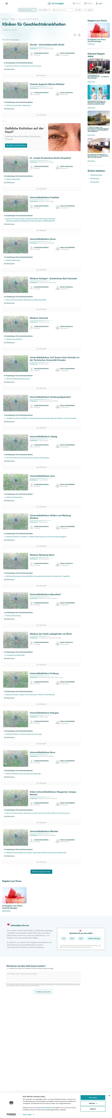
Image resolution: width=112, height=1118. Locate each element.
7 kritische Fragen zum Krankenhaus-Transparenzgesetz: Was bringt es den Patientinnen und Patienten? (98, 129)
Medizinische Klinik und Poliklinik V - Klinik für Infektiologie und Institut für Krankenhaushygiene (36, 537)
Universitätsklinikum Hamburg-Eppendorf (50, 397)
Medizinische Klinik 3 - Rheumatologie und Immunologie (24, 734)
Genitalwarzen (94, 182)
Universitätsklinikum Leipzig (43, 436)
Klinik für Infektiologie (13, 179)
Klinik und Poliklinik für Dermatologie (18, 379)
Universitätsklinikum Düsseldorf (45, 594)
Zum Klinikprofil (41, 75)
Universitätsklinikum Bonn (42, 752)
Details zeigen (27, 1114)
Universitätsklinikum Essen (43, 239)
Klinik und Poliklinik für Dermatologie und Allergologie (23, 774)
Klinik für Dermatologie (13, 616)
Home (6, 19)
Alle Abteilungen (9, 69)
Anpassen (92, 1103)
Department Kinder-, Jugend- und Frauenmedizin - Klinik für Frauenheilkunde (30, 695)
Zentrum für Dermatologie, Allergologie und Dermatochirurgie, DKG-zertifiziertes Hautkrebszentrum (38, 813)
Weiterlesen (6, 911)
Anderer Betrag (94, 938)
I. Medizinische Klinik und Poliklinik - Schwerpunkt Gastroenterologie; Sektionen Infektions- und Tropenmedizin (41, 418)
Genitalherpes (94, 178)
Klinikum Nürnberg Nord (42, 555)
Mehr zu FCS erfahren (17, 145)
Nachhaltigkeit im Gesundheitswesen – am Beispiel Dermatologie (98, 76)
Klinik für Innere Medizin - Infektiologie (18, 105)
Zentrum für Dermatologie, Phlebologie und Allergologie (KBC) (26, 300)
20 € (81, 938)
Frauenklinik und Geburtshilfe (15, 655)
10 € (72, 938)
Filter (79, 10)
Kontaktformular (12, 985)
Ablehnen (93, 1109)
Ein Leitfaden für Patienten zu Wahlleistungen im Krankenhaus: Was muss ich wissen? (98, 156)
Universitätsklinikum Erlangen (44, 713)
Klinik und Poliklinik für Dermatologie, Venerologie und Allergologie (27, 458)
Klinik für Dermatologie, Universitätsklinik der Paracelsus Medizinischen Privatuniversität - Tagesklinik (38, 576)
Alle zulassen (93, 1097)
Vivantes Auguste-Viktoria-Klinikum (47, 84)
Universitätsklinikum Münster (44, 831)
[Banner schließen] (109, 1095)
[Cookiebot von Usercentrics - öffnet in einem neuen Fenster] (11, 1114)
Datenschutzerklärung (34, 985)
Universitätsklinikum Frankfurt (44, 197)
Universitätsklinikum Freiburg (44, 673)
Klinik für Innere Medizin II (14, 339)
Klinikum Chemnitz (39, 318)
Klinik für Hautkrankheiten (14, 497)
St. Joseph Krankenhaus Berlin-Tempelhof (50, 158)
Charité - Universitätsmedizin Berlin (47, 44)
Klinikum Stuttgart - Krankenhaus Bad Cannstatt (53, 278)
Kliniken (13, 19)
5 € (63, 938)
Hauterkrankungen (96, 175)
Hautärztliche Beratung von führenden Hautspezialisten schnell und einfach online (96, 102)
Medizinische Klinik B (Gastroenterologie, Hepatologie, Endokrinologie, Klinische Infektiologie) (36, 853)
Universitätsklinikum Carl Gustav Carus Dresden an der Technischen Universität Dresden (54, 358)
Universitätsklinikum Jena (42, 476)
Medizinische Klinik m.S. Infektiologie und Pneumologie (23, 66)
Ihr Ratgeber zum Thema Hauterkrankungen (12, 907)
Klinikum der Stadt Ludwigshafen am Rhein (51, 634)
